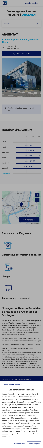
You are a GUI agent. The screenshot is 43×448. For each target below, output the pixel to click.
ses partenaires (24, 394)
